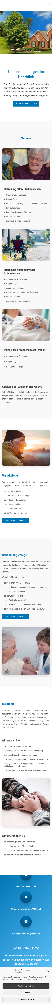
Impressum (32, 979)
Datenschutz (21, 979)
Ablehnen (26, 993)
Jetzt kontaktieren (26, 104)
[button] (48, 971)
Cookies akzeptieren (26, 986)
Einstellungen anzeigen (26, 999)
